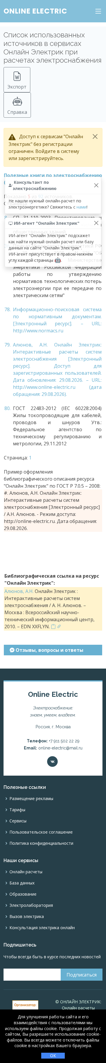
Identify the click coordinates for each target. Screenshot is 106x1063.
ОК (53, 1055)
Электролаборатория (31, 905)
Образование (23, 894)
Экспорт (16, 87)
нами (82, 207)
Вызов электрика (26, 916)
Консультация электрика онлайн (42, 928)
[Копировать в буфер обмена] (53, 626)
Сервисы (17, 821)
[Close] (95, 136)
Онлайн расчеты (25, 872)
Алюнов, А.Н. (19, 591)
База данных (21, 883)
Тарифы (17, 810)
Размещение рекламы (31, 799)
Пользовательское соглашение (41, 832)
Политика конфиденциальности (41, 843)
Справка (17, 112)
